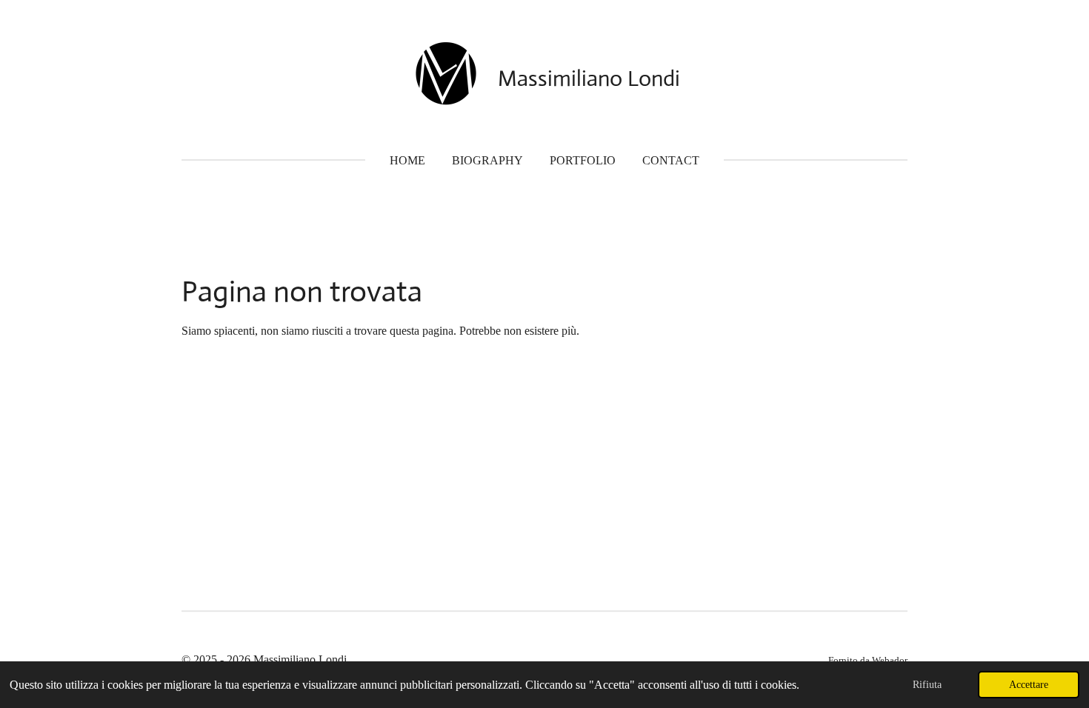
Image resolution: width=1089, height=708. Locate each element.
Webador (890, 660)
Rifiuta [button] (927, 684)
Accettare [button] (1028, 684)
